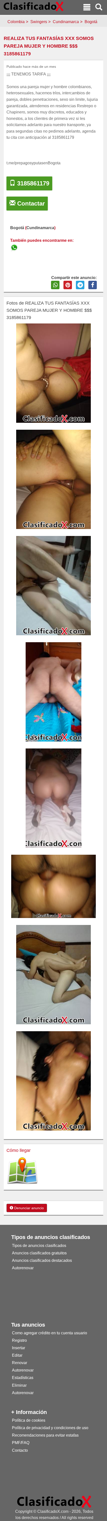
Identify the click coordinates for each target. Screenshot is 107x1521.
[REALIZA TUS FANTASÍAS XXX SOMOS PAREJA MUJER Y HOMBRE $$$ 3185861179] (14, 247)
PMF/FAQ (20, 1443)
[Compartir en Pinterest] (67, 285)
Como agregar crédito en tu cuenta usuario (49, 1333)
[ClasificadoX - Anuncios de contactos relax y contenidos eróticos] (54, 1501)
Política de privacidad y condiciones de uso (50, 1428)
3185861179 (32, 183)
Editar (17, 1355)
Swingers (38, 22)
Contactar (30, 203)
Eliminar (19, 1385)
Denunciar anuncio (28, 1208)
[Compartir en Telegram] (80, 285)
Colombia (16, 22)
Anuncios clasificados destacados (42, 1260)
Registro (19, 1340)
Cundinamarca (66, 22)
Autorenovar (23, 1268)
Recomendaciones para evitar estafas (45, 1435)
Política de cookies (28, 1420)
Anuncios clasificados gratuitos (39, 1253)
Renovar (19, 1363)
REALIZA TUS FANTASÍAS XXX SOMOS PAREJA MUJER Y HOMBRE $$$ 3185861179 (49, 46)
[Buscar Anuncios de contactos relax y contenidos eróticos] (98, 8)
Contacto (20, 1450)
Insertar (18, 1348)
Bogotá (91, 22)
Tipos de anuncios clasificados (39, 1245)
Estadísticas (22, 1378)
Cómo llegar (18, 1150)
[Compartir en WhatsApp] (55, 285)
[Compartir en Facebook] (92, 285)
